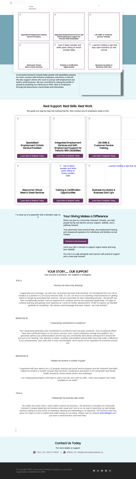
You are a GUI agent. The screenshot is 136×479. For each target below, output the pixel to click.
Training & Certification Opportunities (68, 191)
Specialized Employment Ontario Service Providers (34, 36)
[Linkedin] (106, 470)
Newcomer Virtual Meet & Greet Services (32, 191)
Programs (32, 9)
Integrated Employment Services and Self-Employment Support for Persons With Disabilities (68, 37)
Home (31, 6)
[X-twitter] (109, 470)
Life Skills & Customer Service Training (103, 36)
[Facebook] (94, 470)
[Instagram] (98, 470)
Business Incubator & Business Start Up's (103, 191)
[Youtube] (102, 470)
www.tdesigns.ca (107, 413)
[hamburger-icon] (98, 5)
